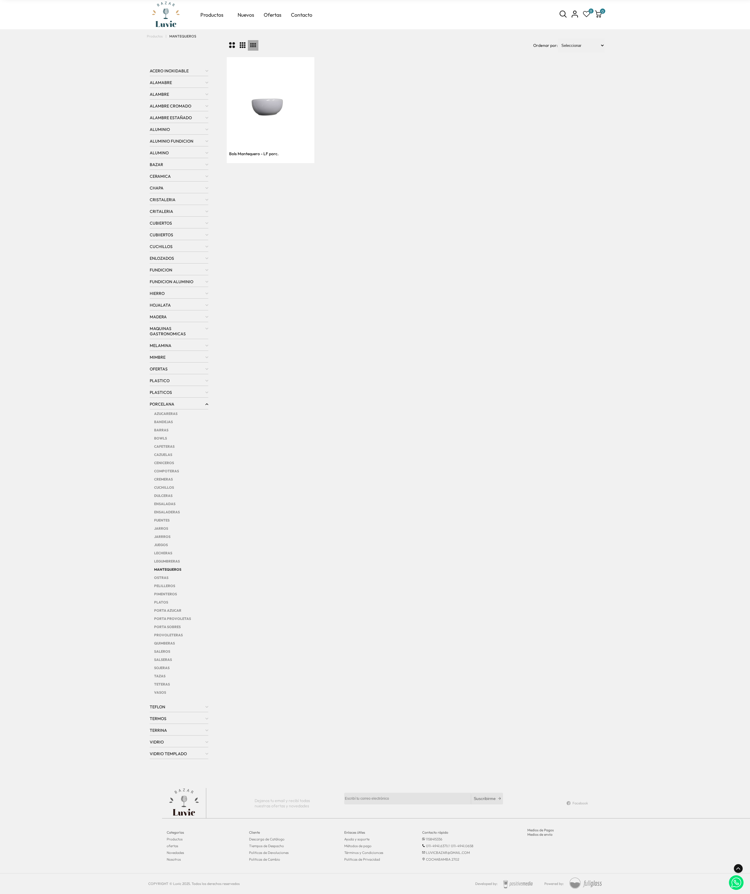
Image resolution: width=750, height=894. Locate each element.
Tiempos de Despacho (266, 846)
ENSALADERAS (167, 512)
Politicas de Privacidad (362, 859)
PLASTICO (160, 380)
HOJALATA (160, 305)
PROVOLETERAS (168, 635)
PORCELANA (162, 404)
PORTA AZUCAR (167, 610)
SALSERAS (163, 659)
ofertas (172, 846)
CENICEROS (164, 463)
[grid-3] (242, 45)
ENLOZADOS (162, 258)
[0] (586, 15)
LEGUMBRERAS (167, 561)
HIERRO (157, 293)
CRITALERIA (161, 211)
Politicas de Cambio (264, 859)
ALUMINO (159, 152)
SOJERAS (162, 668)
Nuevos (246, 14)
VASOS (160, 692)
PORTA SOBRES (167, 627)
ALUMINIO (160, 129)
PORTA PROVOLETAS (172, 618)
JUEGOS (161, 545)
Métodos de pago (357, 846)
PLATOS (161, 602)
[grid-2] (232, 45)
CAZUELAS (163, 454)
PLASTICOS (161, 392)
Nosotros (174, 859)
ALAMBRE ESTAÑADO (171, 117)
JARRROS (162, 536)
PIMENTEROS (165, 594)
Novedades (175, 852)
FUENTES (162, 520)
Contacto (301, 14)
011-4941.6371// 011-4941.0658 (449, 846)
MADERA (158, 316)
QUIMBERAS (164, 643)
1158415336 (434, 839)
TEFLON (157, 707)
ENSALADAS (164, 504)
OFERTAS (159, 369)
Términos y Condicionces (363, 852)
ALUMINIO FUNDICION (171, 141)
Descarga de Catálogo (266, 839)
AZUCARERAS (166, 413)
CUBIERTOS (161, 223)
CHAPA (156, 188)
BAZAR (156, 164)
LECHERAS (163, 553)
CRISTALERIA (162, 199)
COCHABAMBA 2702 (442, 859)
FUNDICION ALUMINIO (171, 281)
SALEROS (162, 651)
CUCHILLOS (161, 246)
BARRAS (161, 430)
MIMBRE (158, 357)
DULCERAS (163, 495)
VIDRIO (157, 742)
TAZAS (160, 676)
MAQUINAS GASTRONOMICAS (168, 331)
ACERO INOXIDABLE (169, 70)
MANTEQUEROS (167, 569)
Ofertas (273, 14)
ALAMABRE (161, 82)
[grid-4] (253, 45)
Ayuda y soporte (356, 839)
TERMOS (158, 718)
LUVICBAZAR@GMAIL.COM (448, 852)
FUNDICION (161, 270)
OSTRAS (161, 577)
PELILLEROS (164, 586)
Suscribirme (485, 798)
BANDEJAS (163, 422)
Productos (212, 14)
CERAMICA (160, 176)
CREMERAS (163, 479)
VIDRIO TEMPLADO (168, 753)
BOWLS (160, 438)
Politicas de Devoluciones (269, 852)
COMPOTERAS (166, 471)
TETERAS (162, 684)
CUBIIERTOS (161, 234)
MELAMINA (160, 345)
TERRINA (158, 730)
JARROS (161, 528)
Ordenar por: (545, 45)
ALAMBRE (159, 94)
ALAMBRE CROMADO (170, 106)
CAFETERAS (164, 446)
